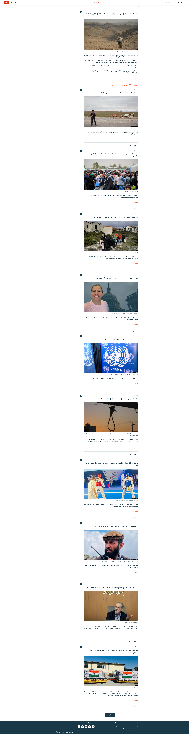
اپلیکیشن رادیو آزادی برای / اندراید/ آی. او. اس (130, 728)
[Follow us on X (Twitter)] (89, 726)
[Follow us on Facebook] (93, 726)
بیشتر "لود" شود (110, 715)
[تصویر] (15, 2)
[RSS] (79, 726)
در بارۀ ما (115, 726)
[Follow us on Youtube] (86, 726)
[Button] (132, 79)
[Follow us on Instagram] (82, 726)
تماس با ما (137, 726)
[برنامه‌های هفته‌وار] (11, 2)
